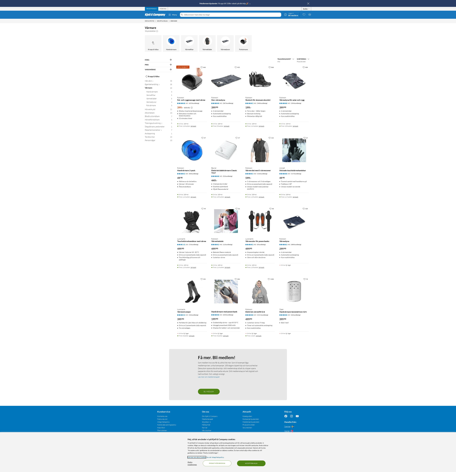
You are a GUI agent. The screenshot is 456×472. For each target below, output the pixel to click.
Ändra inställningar (192, 463)
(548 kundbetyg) (262, 103)
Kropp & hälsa (153, 76)
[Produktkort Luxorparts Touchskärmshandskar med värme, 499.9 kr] (192, 221)
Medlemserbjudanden (251, 422)
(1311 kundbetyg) (262, 315)
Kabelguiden (247, 416)
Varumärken (247, 428)
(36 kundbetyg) (193, 315)
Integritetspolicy (163, 422)
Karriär (205, 428)
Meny (174, 15)
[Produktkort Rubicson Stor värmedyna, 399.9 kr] (226, 79)
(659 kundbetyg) (194, 103)
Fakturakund (162, 419)
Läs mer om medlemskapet (209, 377)
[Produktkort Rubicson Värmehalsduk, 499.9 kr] (226, 221)
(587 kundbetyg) (228, 103)
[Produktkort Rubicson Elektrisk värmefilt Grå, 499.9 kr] (260, 291)
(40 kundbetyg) (193, 174)
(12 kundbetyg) (227, 244)
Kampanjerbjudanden (251, 419)
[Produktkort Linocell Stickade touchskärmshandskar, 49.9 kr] (294, 150)
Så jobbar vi (206, 422)
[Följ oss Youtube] (297, 416)
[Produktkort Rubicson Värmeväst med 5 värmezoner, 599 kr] (260, 150)
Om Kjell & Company (210, 416)
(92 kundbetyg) (227, 176)
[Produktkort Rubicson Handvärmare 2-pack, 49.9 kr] (192, 150)
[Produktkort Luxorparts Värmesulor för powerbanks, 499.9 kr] (260, 221)
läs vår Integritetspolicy (215, 457)
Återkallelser (162, 430)
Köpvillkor (161, 428)
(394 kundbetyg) (296, 103)
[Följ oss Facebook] (285, 416)
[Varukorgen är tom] (310, 14)
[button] (157, 31)
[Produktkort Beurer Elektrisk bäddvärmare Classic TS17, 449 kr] (226, 150)
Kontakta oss (162, 416)
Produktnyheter (249, 425)
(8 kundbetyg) (261, 244)
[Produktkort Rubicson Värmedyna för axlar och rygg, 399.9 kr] (294, 79)
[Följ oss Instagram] (291, 416)
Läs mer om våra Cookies (197, 457)
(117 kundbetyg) (296, 174)
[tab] (151, 9)
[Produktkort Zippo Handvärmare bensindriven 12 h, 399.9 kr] (294, 291)
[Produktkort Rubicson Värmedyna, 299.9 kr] (294, 221)
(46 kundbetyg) (295, 315)
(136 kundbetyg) (262, 174)
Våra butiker (206, 430)
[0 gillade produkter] (304, 14)
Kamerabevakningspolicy (166, 425)
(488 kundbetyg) (296, 244)
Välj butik (193, 126)
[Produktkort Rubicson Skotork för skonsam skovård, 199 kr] (260, 79)
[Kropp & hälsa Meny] (169, 21)
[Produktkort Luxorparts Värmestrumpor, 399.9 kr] (192, 291)
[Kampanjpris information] (192, 108)
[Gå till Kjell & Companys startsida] (156, 14)
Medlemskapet (207, 419)
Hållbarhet (206, 425)
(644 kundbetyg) (228, 315)
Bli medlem (209, 392)
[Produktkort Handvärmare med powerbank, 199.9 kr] (226, 291)
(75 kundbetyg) (193, 244)
